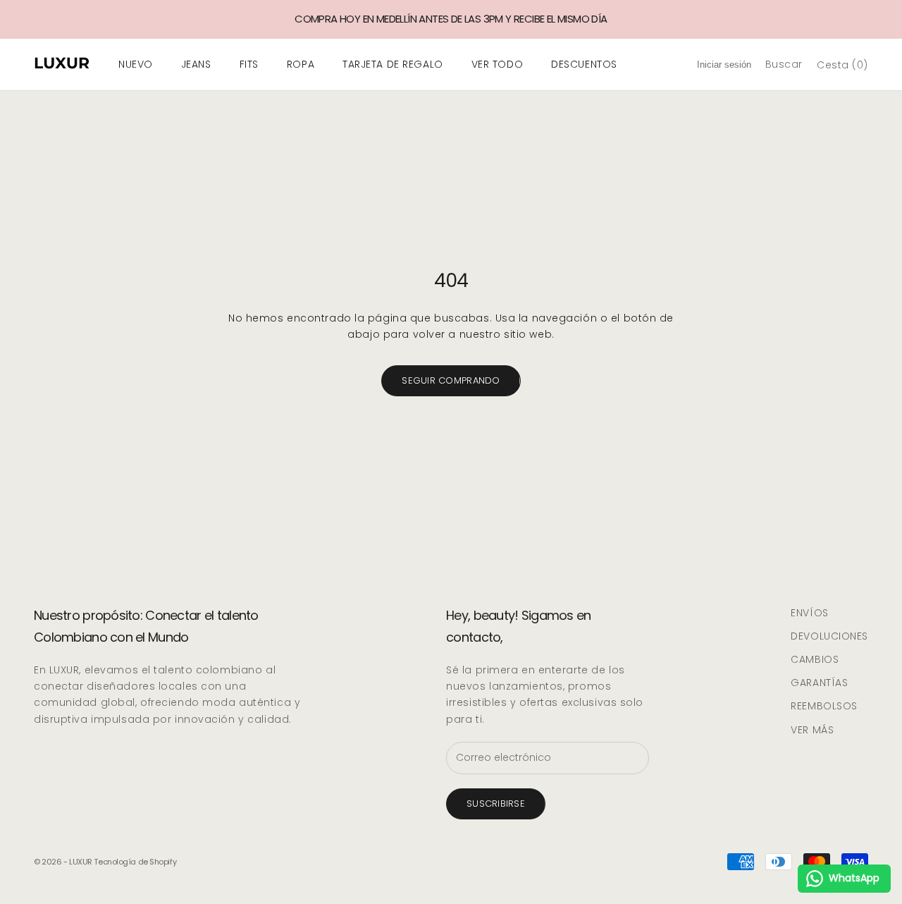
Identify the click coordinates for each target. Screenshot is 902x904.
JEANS (196, 64)
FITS (249, 64)
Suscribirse (496, 803)
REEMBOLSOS (824, 706)
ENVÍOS (809, 613)
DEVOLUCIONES (829, 636)
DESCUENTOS (584, 64)
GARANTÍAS (819, 683)
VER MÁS (812, 730)
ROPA (300, 64)
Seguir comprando (451, 380)
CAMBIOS (815, 659)
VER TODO (497, 64)
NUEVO (135, 64)
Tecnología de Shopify (135, 861)
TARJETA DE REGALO (392, 64)
